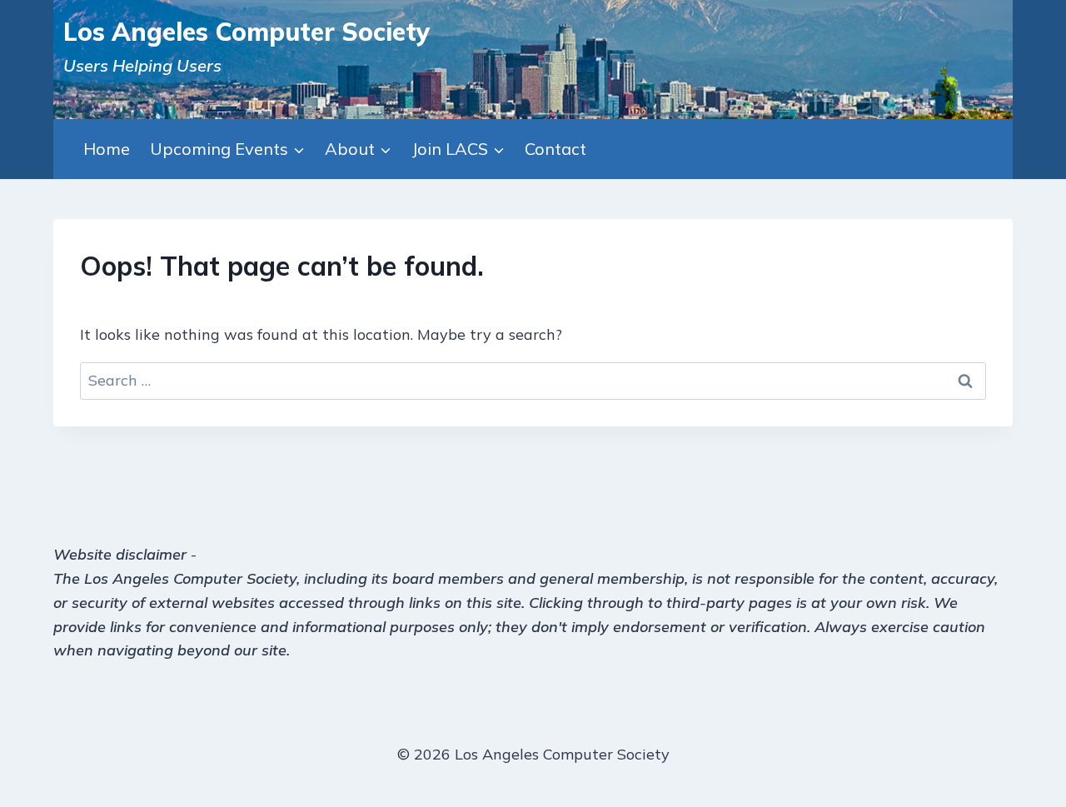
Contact (555, 148)
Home (106, 148)
